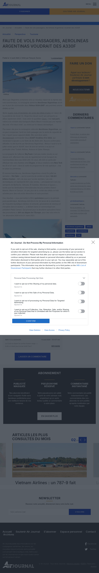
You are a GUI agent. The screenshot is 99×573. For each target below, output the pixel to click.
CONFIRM (31, 321)
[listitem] (49, 278)
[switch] (81, 283)
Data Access (49, 330)
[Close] (94, 243)
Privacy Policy (64, 330)
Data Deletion (34, 330)
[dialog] (49, 286)
